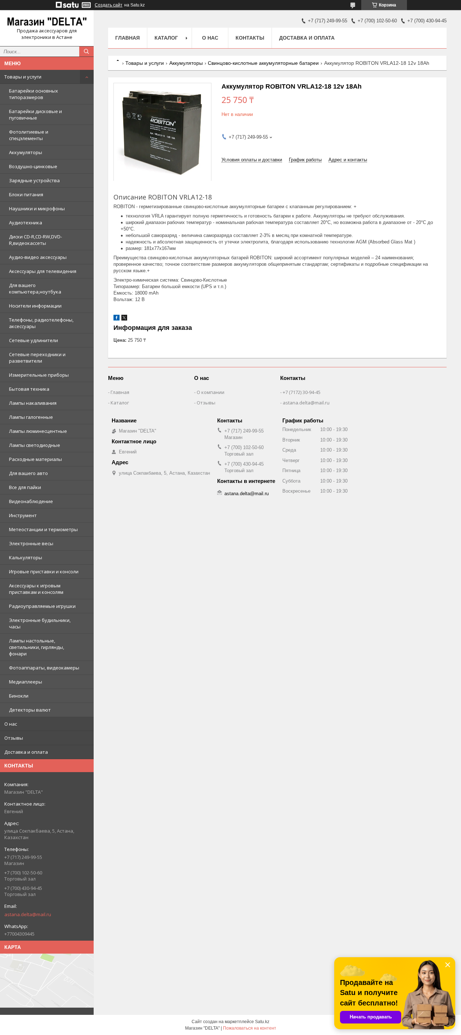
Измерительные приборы (39, 375)
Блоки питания (26, 194)
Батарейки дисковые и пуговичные (35, 114)
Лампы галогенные (31, 417)
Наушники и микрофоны (37, 208)
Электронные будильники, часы (40, 623)
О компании (210, 392)
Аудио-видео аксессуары (38, 257)
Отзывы (13, 738)
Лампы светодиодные (34, 445)
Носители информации (35, 306)
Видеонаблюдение (31, 501)
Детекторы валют (30, 710)
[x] (124, 319)
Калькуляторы (25, 557)
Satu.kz (262, 1021)
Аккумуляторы (25, 152)
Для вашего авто (28, 473)
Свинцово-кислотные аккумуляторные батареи (263, 63)
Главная (127, 38)
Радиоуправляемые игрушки (42, 606)
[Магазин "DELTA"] (46, 21)
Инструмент (23, 515)
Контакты (250, 38)
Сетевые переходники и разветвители (37, 357)
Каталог (166, 38)
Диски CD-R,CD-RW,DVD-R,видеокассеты (35, 239)
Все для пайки (25, 487)
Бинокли (18, 696)
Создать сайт (108, 5)
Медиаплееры (25, 681)
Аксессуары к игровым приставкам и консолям (36, 588)
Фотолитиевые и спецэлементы (28, 135)
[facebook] (116, 319)
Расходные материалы (35, 459)
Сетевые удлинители (33, 340)
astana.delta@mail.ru (27, 914)
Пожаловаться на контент (249, 1028)
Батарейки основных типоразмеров (33, 94)
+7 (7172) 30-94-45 (302, 392)
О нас (10, 724)
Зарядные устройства (34, 180)
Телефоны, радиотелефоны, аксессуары (41, 323)
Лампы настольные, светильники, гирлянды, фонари (36, 647)
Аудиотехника (25, 222)
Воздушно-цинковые (33, 166)
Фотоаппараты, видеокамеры (44, 667)
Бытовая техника (29, 389)
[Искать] (86, 51)
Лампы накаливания (33, 403)
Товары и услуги (22, 76)
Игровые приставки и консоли (44, 571)
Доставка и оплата (26, 752)
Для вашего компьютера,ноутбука (35, 288)
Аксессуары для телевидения (42, 271)
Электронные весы (31, 543)
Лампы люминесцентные (38, 431)
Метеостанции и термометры (43, 529)
